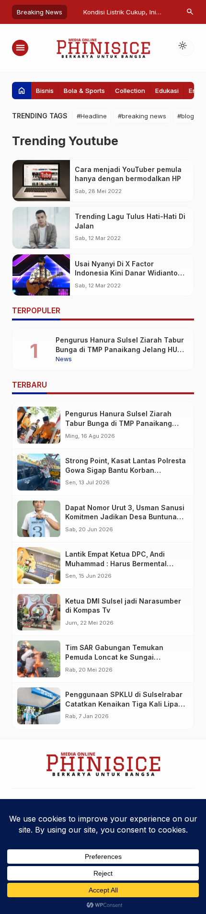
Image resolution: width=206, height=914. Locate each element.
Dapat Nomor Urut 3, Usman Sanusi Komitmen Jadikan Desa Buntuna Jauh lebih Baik (124, 516)
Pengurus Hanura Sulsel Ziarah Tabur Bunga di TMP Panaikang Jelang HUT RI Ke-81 (120, 349)
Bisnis (45, 90)
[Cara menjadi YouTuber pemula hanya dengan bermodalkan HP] (41, 181)
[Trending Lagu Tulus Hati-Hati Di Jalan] (41, 228)
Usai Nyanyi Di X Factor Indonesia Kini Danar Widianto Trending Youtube (126, 273)
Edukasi (167, 90)
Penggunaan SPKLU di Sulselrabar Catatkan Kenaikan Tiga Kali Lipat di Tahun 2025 (124, 703)
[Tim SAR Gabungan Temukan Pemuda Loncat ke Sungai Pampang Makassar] (38, 658)
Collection (130, 90)
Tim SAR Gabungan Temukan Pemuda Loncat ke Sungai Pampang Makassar (114, 656)
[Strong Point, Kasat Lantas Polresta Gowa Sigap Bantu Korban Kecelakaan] (38, 472)
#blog (185, 116)
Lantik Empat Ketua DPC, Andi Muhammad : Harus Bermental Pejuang (116, 563)
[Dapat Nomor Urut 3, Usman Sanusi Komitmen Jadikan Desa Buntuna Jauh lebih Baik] (38, 519)
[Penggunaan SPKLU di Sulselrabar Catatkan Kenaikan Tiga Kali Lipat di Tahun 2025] (38, 705)
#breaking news (142, 116)
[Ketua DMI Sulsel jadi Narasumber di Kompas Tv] (38, 612)
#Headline (92, 116)
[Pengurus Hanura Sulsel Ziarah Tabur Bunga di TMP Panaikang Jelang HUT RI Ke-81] (38, 425)
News (64, 359)
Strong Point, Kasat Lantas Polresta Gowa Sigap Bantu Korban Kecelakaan (125, 470)
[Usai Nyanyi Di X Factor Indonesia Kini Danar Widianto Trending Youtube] (41, 275)
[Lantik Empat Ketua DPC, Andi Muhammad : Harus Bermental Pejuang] (38, 565)
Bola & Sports (84, 90)
